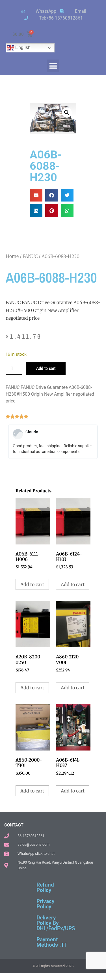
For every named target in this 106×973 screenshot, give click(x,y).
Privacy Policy (45, 904)
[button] (53, 66)
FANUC (30, 256)
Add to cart (45, 368)
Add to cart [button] (32, 584)
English (22, 47)
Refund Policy (45, 887)
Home (12, 256)
